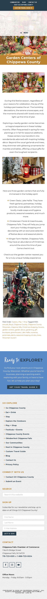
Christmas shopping (29, 327)
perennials (6, 335)
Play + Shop (22, 322)
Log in (29, 593)
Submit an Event (13, 481)
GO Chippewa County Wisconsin (23, 21)
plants (13, 335)
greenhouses (16, 332)
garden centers (8, 330)
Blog (8, 456)
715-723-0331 (8, 556)
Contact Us (11, 460)
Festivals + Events (14, 430)
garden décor (20, 330)
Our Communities (14, 443)
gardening (30, 330)
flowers (41, 327)
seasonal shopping (23, 335)
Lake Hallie (26, 332)
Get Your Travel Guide (23, 387)
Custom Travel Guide (23, 8)
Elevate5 (20, 593)
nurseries (34, 332)
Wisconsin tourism (9, 338)
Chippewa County (20, 325)
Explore (15, 322)
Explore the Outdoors (16, 421)
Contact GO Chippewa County (20, 477)
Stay (8, 417)
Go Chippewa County (16, 408)
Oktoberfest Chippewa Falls (19, 438)
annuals (5, 325)
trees (39, 335)
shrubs (33, 335)
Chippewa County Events (17, 434)
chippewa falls (16, 327)
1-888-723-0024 (24, 556)
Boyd (11, 325)
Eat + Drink (11, 412)
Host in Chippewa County (23, 5)
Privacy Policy (12, 464)
